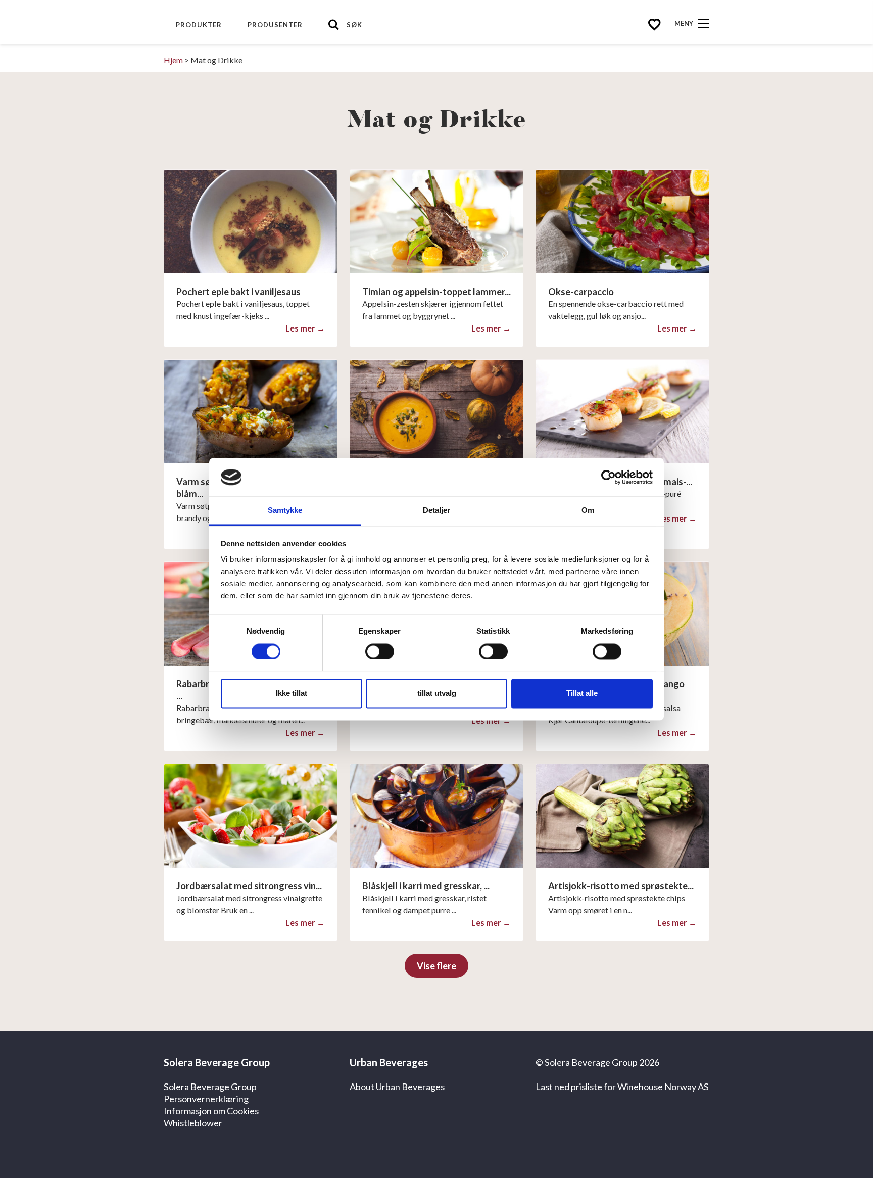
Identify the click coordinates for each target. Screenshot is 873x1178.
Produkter (199, 25)
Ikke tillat (291, 693)
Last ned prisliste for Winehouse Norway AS (622, 1086)
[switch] (379, 651)
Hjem (173, 60)
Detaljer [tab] (437, 510)
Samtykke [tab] (285, 510)
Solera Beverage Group (210, 1086)
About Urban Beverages (397, 1086)
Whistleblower (193, 1122)
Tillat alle (582, 693)
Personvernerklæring (206, 1098)
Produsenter (275, 25)
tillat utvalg (436, 693)
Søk (354, 25)
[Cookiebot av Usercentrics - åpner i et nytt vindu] (608, 477)
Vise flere (436, 965)
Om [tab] (587, 510)
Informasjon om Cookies (211, 1110)
